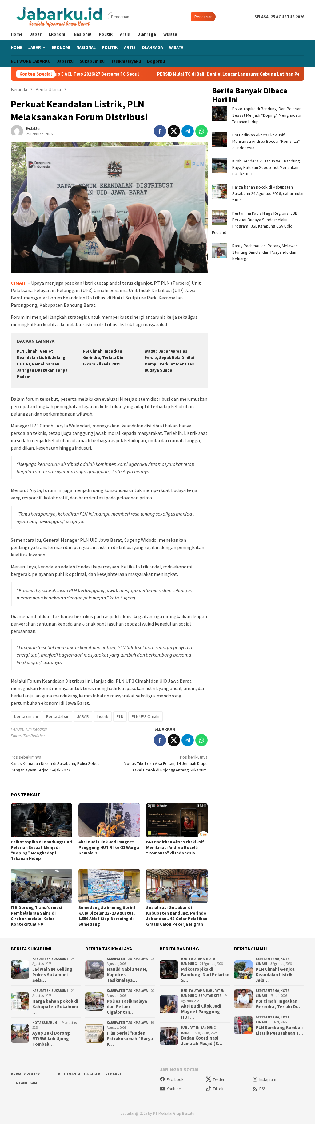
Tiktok (218, 1088)
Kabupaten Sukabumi (50, 959)
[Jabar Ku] (59, 16)
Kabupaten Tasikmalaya (127, 959)
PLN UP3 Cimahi (145, 716)
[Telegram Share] (187, 131)
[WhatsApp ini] (201, 131)
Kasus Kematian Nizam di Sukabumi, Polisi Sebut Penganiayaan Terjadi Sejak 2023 (55, 763)
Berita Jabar (57, 716)
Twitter (218, 1079)
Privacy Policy (25, 1074)
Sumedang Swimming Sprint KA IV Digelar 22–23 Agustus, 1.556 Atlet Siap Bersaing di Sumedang (107, 916)
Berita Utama (193, 959)
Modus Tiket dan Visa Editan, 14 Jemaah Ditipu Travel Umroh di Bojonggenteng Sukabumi (166, 763)
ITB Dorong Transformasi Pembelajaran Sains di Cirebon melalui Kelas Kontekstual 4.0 (36, 916)
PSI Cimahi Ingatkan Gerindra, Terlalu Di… (278, 1003)
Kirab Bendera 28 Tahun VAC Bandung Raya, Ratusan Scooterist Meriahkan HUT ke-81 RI (266, 167)
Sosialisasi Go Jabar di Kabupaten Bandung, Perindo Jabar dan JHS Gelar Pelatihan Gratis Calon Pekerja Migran (176, 916)
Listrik (102, 716)
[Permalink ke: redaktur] (17, 131)
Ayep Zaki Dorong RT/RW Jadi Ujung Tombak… (51, 1038)
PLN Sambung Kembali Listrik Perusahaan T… (279, 1030)
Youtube (174, 1088)
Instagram (267, 1079)
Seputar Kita (209, 995)
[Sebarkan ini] (160, 131)
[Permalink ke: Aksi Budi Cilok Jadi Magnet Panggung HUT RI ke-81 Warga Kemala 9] (109, 820)
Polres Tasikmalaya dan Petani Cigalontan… (127, 1006)
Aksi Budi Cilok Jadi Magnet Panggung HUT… (201, 1011)
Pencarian (203, 16)
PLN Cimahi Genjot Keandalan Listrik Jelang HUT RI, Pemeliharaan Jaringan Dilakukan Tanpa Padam (42, 364)
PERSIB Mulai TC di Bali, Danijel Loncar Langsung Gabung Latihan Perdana (231, 74)
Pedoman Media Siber (79, 1074)
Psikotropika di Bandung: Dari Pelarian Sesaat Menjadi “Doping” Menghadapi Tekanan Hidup (41, 850)
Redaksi (113, 1074)
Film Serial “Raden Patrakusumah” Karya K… (130, 1038)
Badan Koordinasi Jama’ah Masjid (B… (201, 1040)
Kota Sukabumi (45, 1023)
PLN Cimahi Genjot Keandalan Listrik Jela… (275, 974)
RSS (262, 1088)
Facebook (175, 1079)
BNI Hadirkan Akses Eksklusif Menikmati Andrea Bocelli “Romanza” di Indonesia (175, 847)
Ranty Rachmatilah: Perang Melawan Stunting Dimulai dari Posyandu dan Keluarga (265, 252)
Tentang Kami (24, 1083)
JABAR (83, 716)
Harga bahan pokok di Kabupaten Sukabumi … (55, 1006)
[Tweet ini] (174, 131)
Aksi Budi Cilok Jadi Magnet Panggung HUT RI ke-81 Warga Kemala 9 (108, 847)
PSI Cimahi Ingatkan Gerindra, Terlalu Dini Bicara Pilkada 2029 (104, 358)
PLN (120, 716)
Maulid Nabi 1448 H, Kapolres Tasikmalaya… (127, 974)
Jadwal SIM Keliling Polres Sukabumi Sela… (52, 974)
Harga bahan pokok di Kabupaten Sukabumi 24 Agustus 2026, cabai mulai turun (267, 193)
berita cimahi (26, 716)
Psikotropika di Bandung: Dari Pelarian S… (205, 974)
